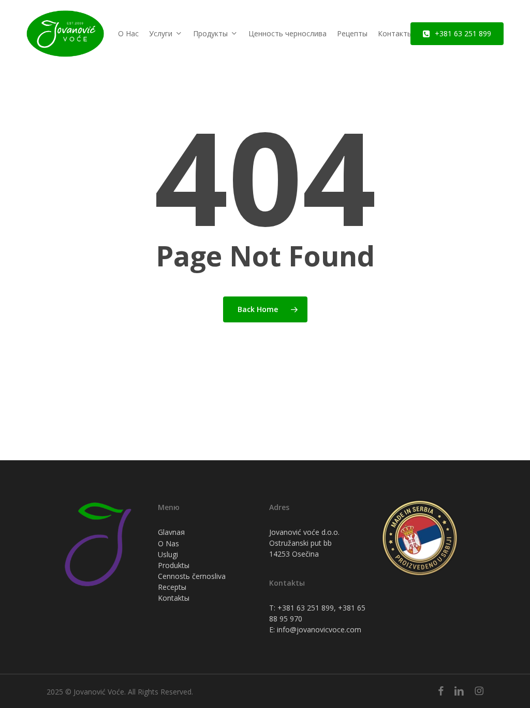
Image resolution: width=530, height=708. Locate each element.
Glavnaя (171, 532)
